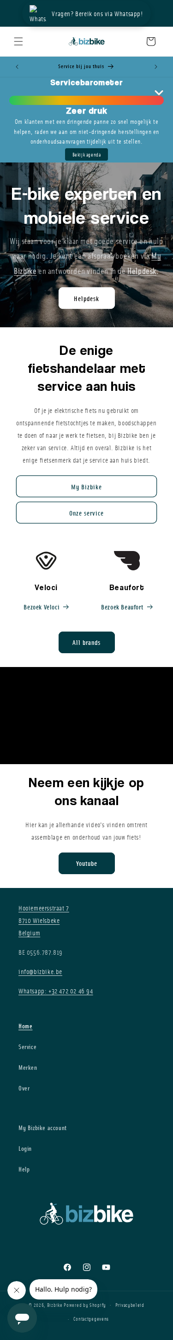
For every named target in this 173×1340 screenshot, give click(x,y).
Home (25, 1026)
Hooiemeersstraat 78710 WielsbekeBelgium (43, 920)
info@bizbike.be (40, 971)
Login (25, 1148)
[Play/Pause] (146, 747)
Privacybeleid (129, 1305)
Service (27, 1046)
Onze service (86, 513)
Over (24, 1088)
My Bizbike (86, 486)
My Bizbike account (42, 1127)
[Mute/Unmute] (159, 747)
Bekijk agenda (86, 154)
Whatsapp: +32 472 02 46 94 (55, 990)
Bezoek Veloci (42, 607)
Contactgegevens (91, 1319)
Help (24, 1169)
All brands (86, 642)
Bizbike (55, 1304)
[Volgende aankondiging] (156, 67)
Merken (27, 1067)
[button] (18, 41)
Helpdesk (86, 298)
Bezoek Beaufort (122, 607)
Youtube (86, 863)
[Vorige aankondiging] (17, 67)
